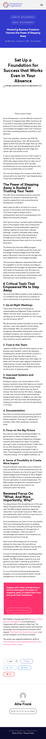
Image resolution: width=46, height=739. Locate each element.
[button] (41, 5)
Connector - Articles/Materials (23, 17)
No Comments (36, 41)
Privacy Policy (29, 733)
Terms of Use (17, 733)
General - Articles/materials (23, 22)
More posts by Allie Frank (23, 711)
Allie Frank (11, 41)
